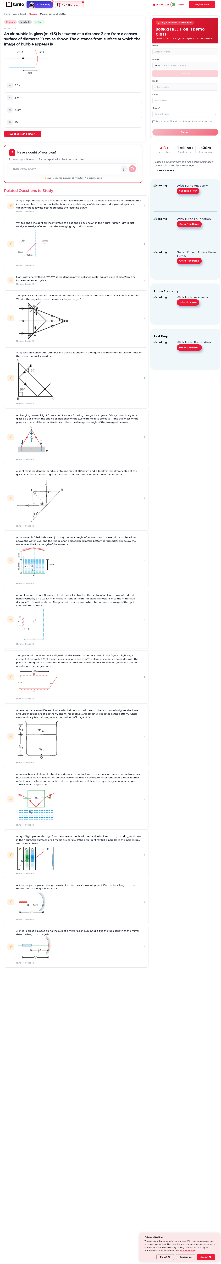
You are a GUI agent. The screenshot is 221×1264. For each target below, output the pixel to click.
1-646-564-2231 (162, 5)
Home (7, 14)
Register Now (202, 4)
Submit (185, 132)
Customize (185, 1257)
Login (181, 4)
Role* (155, 94)
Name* (156, 45)
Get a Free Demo (189, 224)
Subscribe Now (188, 190)
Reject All (165, 1257)
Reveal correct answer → (22, 134)
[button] (73, 85)
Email (155, 80)
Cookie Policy (188, 1250)
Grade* (156, 108)
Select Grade (162, 113)
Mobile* (156, 59)
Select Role (161, 100)
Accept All (205, 1257)
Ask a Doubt (19, 14)
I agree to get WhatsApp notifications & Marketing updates (184, 121)
